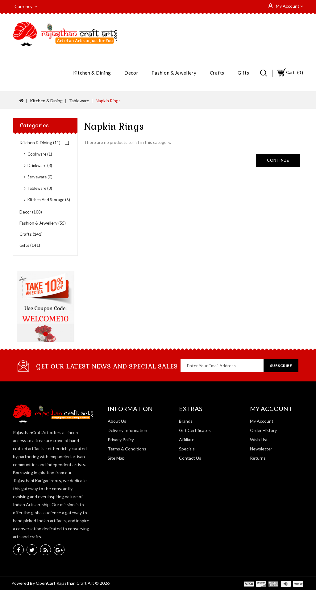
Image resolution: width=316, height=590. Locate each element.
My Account (261, 421)
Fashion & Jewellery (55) (42, 223)
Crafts (217, 72)
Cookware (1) (39, 154)
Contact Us (190, 458)
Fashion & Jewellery (174, 72)
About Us (117, 421)
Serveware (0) (39, 176)
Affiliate (186, 439)
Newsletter (261, 448)
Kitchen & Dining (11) (39, 142)
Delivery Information (127, 430)
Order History (263, 430)
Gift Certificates (195, 430)
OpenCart (46, 583)
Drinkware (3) (39, 165)
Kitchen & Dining (92, 72)
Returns (258, 458)
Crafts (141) (31, 234)
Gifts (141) (29, 245)
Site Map (116, 458)
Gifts (243, 72)
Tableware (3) (39, 188)
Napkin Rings (108, 100)
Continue (278, 160)
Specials (187, 448)
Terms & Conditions (127, 448)
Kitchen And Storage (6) (48, 199)
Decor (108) (30, 211)
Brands (186, 421)
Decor (131, 72)
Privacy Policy (121, 439)
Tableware (79, 100)
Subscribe (281, 365)
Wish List (259, 439)
